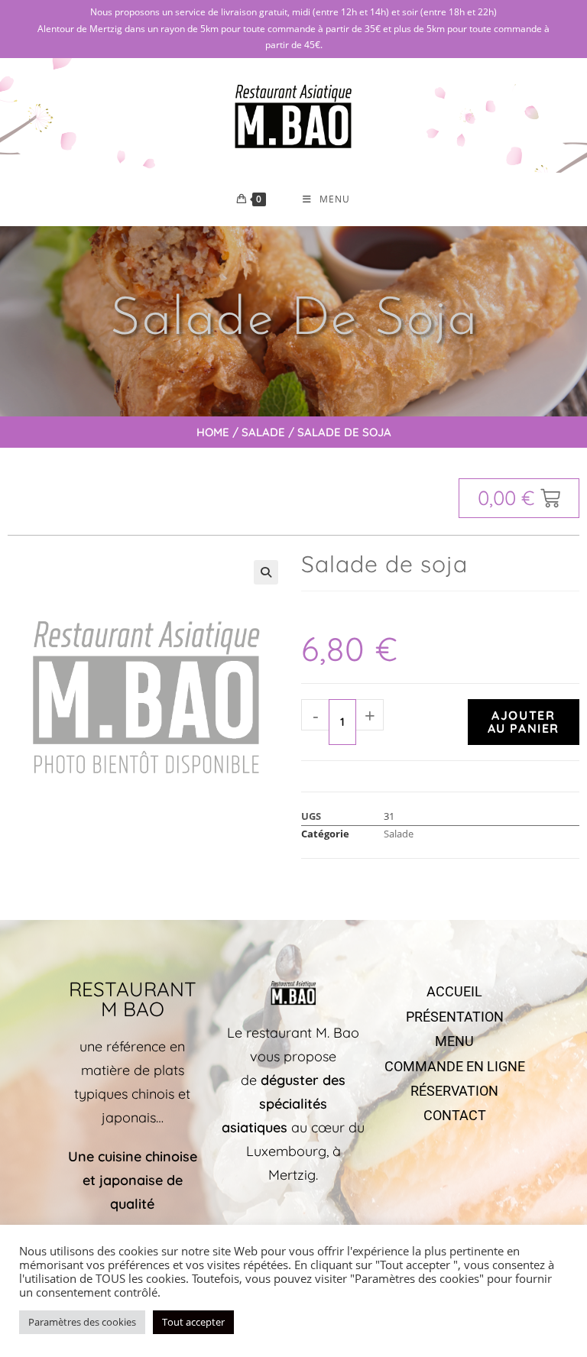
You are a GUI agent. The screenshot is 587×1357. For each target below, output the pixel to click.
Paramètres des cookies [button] (82, 1322)
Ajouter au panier (523, 722)
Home (212, 432)
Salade (263, 432)
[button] (266, 572)
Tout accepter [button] (193, 1322)
